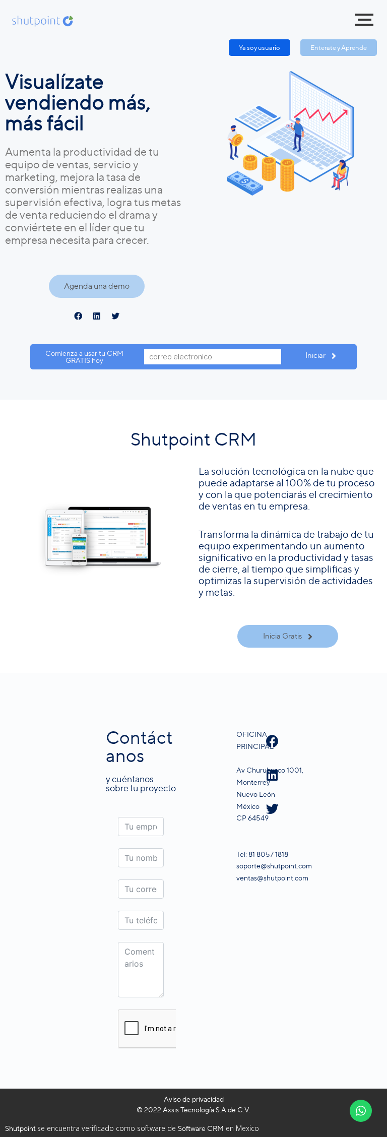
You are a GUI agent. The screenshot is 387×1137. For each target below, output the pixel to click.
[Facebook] (78, 316)
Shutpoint (21, 1128)
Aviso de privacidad (194, 1099)
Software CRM (201, 1128)
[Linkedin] (97, 316)
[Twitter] (115, 316)
